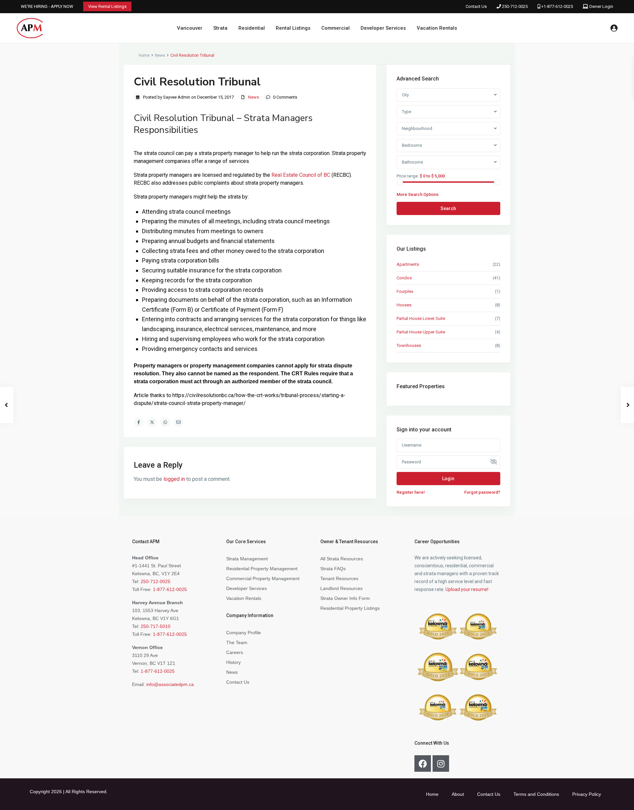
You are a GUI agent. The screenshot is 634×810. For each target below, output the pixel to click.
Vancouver (189, 28)
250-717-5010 (155, 626)
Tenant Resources (339, 578)
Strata (220, 28)
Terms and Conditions (536, 794)
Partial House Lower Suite (421, 318)
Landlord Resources (341, 588)
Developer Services (383, 28)
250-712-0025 (515, 6)
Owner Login (601, 6)
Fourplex (405, 291)
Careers (234, 652)
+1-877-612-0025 (557, 6)
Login (448, 478)
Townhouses (409, 345)
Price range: (408, 175)
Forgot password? (482, 492)
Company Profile (243, 632)
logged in (174, 479)
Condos (404, 277)
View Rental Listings (107, 6)
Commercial (335, 28)
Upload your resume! (466, 589)
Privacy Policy (586, 794)
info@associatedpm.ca (170, 684)
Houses (404, 304)
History (233, 662)
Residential (251, 28)
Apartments (408, 264)
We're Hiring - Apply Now (47, 6)
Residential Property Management (262, 568)
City (405, 94)
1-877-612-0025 (170, 589)
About (458, 794)
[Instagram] (441, 763)
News (160, 55)
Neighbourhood (417, 128)
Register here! (411, 492)
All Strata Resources (341, 558)
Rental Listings (293, 28)
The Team (236, 642)
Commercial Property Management (262, 578)
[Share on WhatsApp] (165, 422)
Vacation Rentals (437, 28)
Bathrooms (412, 162)
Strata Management (247, 558)
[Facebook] (422, 763)
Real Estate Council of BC (300, 175)
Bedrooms (412, 145)
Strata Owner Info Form (345, 598)
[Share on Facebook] (139, 422)
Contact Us (476, 6)
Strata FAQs (333, 568)
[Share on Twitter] (152, 422)
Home (144, 55)
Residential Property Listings (350, 608)
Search (448, 208)
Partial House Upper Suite (421, 331)
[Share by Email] (178, 422)
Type (406, 111)
